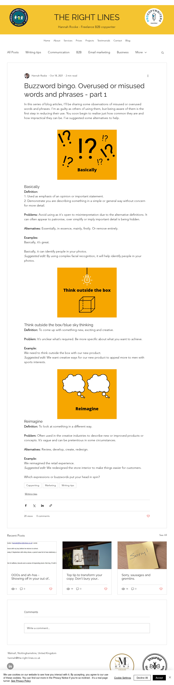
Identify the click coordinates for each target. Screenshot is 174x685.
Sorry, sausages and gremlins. (136, 576)
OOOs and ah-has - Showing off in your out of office (29, 576)
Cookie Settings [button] (122, 677)
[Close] (170, 677)
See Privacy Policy (21, 680)
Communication (58, 52)
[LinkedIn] (10, 666)
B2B (79, 52)
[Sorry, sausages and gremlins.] (142, 555)
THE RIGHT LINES (87, 17)
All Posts (13, 52)
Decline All (142, 677)
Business (123, 52)
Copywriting (32, 485)
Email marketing (99, 52)
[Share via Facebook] (25, 505)
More (139, 52)
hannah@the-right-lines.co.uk (24, 657)
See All (163, 535)
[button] (162, 52)
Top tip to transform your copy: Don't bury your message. (84, 576)
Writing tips (33, 52)
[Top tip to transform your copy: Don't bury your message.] (87, 555)
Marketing (50, 485)
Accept (159, 677)
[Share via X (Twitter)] (34, 505)
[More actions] (148, 76)
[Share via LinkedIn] (42, 505)
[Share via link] (50, 505)
